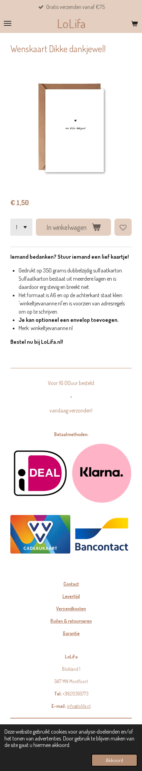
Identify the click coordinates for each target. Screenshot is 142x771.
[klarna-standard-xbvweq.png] (101, 473)
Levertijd (71, 596)
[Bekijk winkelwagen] (134, 23)
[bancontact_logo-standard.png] (101, 534)
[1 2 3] (21, 227)
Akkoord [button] (114, 760)
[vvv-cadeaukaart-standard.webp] (40, 534)
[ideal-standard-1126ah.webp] (40, 473)
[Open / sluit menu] (7, 23)
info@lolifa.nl (79, 706)
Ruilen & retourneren (71, 621)
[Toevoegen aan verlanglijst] (123, 227)
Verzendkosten (71, 608)
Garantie (71, 633)
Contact (71, 584)
